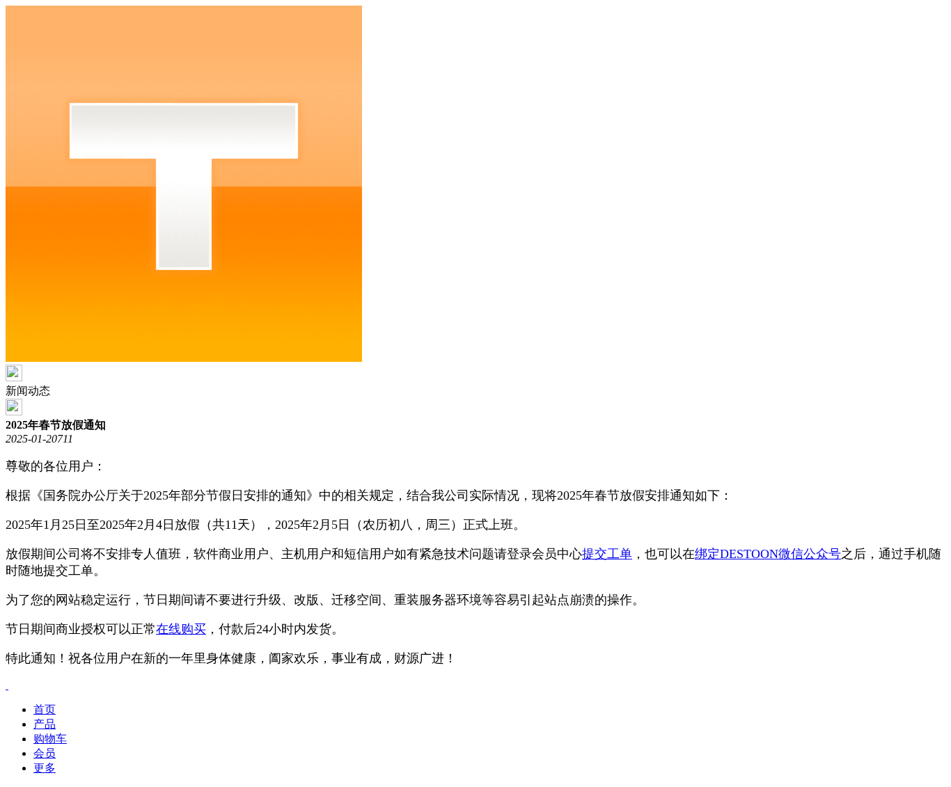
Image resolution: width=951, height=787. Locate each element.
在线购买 (181, 629)
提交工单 (607, 554)
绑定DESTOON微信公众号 (768, 554)
